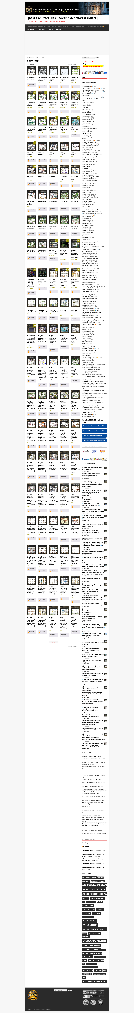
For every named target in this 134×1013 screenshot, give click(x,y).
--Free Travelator (86, 171)
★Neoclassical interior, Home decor (91, 409)
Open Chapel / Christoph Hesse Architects (92, 786)
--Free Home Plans (86, 175)
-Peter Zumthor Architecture (89, 291)
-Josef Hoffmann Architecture (89, 284)
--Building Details (86, 222)
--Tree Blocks (85, 135)
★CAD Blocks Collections (88, 307)
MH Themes (48, 1009)
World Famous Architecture (96, 981)
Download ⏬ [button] (31, 85)
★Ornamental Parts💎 (87, 93)
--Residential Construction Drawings (91, 312)
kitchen (84, 933)
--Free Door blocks (86, 189)
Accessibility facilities (97, 881)
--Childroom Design (86, 331)
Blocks (99, 902)
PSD (83, 964)
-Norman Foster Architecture (89, 288)
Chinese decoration (86, 416)
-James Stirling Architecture (88, 282)
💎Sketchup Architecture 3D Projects (91, 213)
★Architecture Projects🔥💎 (89, 308)
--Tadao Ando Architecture (88, 301)
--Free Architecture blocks (88, 178)
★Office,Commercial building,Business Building (93, 376)
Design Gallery (85, 95)
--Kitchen (84, 100)
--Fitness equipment (87, 111)
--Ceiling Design (85, 329)
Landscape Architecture (98, 940)
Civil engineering (86, 341)
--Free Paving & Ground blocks (89, 197)
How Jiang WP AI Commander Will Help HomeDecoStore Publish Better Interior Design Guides (93, 758)
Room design (87, 970)
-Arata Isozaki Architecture (88, 253)
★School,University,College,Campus (91, 374)
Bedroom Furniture (86, 105)
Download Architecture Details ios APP (93, 425)
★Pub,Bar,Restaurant (87, 411)
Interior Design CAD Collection (99, 929)
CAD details (87, 905)
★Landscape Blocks (87, 352)
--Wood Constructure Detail (89, 241)
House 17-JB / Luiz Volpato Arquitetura (91, 779)
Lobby (103, 950)
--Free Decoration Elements (89, 180)
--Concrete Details (86, 216)
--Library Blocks (85, 131)
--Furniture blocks (86, 116)
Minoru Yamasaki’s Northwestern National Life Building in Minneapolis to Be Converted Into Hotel (93, 810)
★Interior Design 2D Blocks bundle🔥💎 (92, 88)
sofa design (86, 974)
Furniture (96, 913)
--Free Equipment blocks (88, 156)
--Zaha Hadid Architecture (88, 305)
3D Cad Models (85, 345)
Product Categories (54, 29)
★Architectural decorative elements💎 (91, 90)
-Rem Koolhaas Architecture (89, 265)
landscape (85, 936)
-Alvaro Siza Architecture (88, 275)
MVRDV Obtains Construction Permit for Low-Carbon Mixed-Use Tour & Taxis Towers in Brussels (93, 819)
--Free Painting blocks (87, 196)
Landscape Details (91, 949)
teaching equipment (99, 974)
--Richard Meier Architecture (89, 300)
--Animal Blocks (85, 137)
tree (83, 977)
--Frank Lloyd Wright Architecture (90, 295)
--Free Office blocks (87, 182)
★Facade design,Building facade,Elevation (92, 383)
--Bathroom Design (86, 326)
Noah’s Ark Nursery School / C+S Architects (92, 828)
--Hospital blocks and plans (88, 128)
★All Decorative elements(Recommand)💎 (92, 97)
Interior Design (89, 925)
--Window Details (86, 239)
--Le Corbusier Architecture (88, 296)
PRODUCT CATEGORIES (78, 26)
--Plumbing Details (86, 220)
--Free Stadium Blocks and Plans (90, 151)
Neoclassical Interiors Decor (92, 953)
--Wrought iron (85, 355)
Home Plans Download (87, 350)
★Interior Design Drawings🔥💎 (90, 324)
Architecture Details (93, 889)
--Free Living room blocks (88, 161)
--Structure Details (86, 237)
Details (100, 910)
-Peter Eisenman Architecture (89, 289)
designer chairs (88, 910)
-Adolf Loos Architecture (88, 270)
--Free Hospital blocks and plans (90, 145)
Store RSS (86, 846)
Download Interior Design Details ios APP (94, 440)
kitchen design (94, 933)
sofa (104, 970)
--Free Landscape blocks (88, 194)
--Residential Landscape (88, 359)
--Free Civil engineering (87, 164)
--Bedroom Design (86, 327)
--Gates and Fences (86, 353)
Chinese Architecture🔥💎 (88, 414)
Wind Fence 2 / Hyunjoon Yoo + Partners (92, 830)
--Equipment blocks (86, 121)
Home (28, 57)
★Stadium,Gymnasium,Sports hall (90, 369)
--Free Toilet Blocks (87, 204)
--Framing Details (86, 232)
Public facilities (91, 964)
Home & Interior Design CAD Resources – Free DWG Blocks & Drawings (47, 26)
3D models (85, 881)
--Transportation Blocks (88, 114)
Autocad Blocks (97, 898)
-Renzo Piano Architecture (88, 267)
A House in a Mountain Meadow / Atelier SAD (93, 789)
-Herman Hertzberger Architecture (90, 281)
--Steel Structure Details (88, 242)
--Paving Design (86, 336)
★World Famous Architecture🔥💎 (90, 249)
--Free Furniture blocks (87, 184)
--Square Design (86, 362)
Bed (83, 902)
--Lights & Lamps (86, 109)
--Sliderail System (86, 235)
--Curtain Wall (85, 227)
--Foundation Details (87, 230)
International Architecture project (90, 211)
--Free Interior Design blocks (89, 177)
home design (89, 920)
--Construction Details (87, 225)
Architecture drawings (97, 893)
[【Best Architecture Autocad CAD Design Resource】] (67, 14)
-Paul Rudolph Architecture (88, 262)
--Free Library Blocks (87, 147)
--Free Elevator (85, 166)
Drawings (86, 913)
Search (97, 57)
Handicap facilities (87, 917)
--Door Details (85, 229)
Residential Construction (89, 967)
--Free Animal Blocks (87, 185)
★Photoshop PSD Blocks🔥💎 (89, 315)
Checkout (42, 29)
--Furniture (84, 104)
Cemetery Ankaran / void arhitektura (91, 815)
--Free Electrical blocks (87, 190)
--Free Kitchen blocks (87, 157)
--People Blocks (86, 126)
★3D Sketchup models (87, 346)
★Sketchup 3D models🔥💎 (89, 348)
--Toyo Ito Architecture (87, 303)
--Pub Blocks (85, 130)
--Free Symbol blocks (87, 203)
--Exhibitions (85, 314)
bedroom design (90, 902)
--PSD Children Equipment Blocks (90, 317)
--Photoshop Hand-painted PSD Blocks (91, 321)
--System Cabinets (86, 112)
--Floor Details (85, 218)
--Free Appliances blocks (88, 152)
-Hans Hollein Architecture (88, 279)
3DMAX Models (85, 343)
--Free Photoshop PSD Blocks (89, 322)
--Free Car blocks (86, 187)
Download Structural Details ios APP (92, 435)
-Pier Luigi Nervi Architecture (89, 263)
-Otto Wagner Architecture (88, 260)
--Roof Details (85, 234)
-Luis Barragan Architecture (88, 258)
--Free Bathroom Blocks (88, 173)
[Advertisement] (67, 43)
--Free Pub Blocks (86, 149)
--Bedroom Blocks (86, 118)
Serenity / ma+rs (86, 806)
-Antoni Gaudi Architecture (88, 277)
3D (83, 878)
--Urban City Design (86, 360)
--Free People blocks (87, 199)
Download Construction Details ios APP (93, 430)
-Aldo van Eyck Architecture (88, 272)
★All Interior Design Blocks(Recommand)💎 (93, 92)
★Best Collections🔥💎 (87, 86)
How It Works (31, 29)
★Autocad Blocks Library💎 (89, 99)
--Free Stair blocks (86, 201)
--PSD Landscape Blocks (88, 319)
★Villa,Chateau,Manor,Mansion (89, 367)
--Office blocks (85, 123)
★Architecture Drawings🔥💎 (89, 310)
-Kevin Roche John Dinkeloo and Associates (93, 286)
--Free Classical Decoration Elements (91, 154)
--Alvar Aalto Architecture (88, 293)
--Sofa (83, 107)
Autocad (85, 898)
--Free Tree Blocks (86, 206)
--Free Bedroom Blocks (87, 142)
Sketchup (98, 970)
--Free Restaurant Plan (87, 170)
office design (87, 957)
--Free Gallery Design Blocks (89, 144)
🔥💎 (102, 66)
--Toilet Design (85, 338)
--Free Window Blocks (87, 208)
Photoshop (84, 138)
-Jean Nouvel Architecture (88, 256)
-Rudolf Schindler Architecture (89, 268)
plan (102, 960)
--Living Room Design (87, 334)
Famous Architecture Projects (89, 210)
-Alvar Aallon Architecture (88, 251)
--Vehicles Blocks (86, 133)
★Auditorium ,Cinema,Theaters (89, 400)
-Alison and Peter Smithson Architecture (92, 274)
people (84, 960)
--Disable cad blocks (87, 124)
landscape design (91, 945)
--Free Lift (84, 168)
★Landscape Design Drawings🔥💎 (91, 357)
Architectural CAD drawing (95, 885)
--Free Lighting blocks (87, 159)
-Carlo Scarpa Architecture (88, 255)
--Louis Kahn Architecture (88, 298)
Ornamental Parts (100, 957)
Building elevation (86, 340)
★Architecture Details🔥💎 (88, 215)
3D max (100, 878)
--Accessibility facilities (87, 244)
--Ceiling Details (85, 223)
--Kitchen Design (86, 333)
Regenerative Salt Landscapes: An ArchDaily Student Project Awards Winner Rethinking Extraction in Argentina (93, 802)
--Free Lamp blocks (86, 192)
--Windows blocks (86, 119)
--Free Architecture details (88, 163)
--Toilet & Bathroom (87, 102)
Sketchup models (86, 412)
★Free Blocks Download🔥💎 (97, 26)
